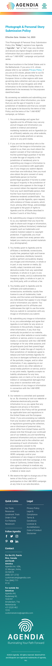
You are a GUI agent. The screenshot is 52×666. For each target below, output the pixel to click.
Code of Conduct (34, 530)
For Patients (10, 521)
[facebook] (6, 536)
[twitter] (11, 536)
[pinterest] (6, 541)
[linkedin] (16, 541)
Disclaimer (31, 533)
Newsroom (10, 524)
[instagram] (16, 536)
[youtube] (11, 541)
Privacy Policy (35, 70)
